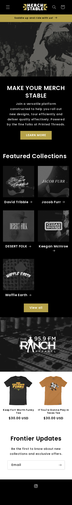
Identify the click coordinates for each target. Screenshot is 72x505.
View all (36, 308)
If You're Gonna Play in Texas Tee (53, 411)
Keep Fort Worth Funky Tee (18, 411)
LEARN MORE (36, 135)
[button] (8, 7)
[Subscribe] (60, 464)
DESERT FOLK (16, 246)
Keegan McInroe (53, 246)
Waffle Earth (16, 295)
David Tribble (16, 202)
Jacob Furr (51, 202)
